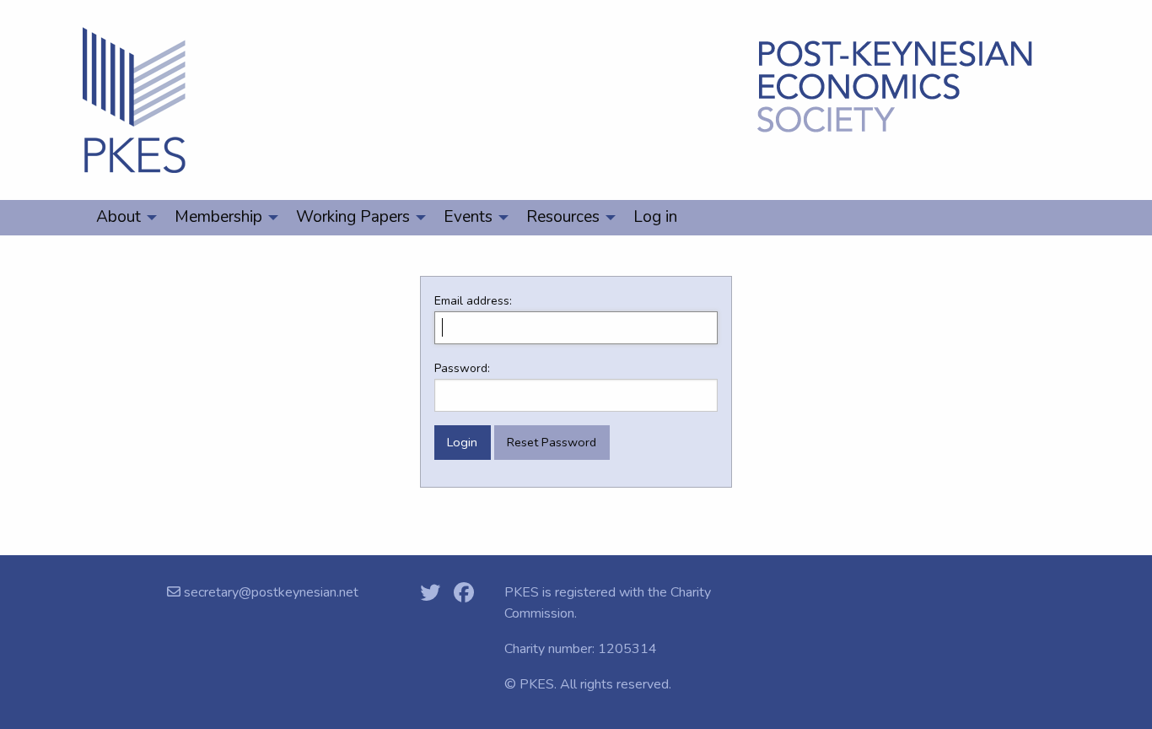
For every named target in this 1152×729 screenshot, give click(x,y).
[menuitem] (122, 217)
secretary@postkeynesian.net (269, 592)
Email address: (473, 301)
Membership (218, 217)
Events (468, 217)
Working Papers (353, 217)
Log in (655, 217)
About (118, 217)
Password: (462, 368)
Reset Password (551, 442)
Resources (563, 217)
